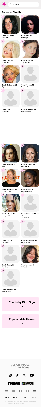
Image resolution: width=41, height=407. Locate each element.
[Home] (20, 366)
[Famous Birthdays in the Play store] (28, 383)
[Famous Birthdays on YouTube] (31, 375)
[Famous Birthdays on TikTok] (16, 375)
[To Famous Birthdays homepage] (4, 4)
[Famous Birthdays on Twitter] (23, 375)
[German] (34, 391)
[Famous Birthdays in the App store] (13, 383)
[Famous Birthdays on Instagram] (9, 375)
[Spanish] (6, 391)
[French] (20, 391)
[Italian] (27, 391)
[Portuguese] (13, 391)
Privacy (25, 397)
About (7, 397)
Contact (15, 397)
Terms (34, 397)
